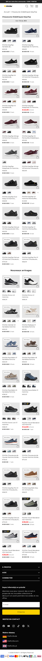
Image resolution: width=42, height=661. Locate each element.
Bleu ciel (34, 132)
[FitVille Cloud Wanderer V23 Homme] (31, 409)
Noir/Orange (24, 451)
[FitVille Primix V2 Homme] (11, 281)
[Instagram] (13, 626)
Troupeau (34, 223)
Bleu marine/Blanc (29, 451)
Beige (9, 353)
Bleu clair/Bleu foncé (9, 451)
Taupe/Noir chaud (14, 418)
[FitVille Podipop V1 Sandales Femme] (31, 311)
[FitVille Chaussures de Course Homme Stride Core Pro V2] (31, 441)
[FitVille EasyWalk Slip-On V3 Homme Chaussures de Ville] (31, 474)
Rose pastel (34, 162)
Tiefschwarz (24, 353)
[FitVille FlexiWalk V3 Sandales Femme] (11, 376)
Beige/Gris (24, 513)
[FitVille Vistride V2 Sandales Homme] (11, 311)
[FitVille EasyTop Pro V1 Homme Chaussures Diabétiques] (31, 243)
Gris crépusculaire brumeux (9, 192)
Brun (34, 192)
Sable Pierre (29, 192)
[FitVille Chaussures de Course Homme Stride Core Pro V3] (11, 441)
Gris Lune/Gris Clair (29, 418)
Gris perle (24, 101)
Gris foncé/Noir (4, 418)
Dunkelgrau (14, 321)
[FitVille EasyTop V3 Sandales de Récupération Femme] (11, 91)
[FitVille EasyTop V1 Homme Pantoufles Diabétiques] (31, 213)
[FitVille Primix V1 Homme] (31, 281)
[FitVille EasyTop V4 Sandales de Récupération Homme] (11, 61)
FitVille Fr (17, 652)
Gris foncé (34, 71)
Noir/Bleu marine (34, 386)
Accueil (7, 12)
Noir (4, 41)
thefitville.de (12, 636)
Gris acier (9, 41)
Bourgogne (4, 101)
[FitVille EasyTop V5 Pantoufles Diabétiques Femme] (31, 122)
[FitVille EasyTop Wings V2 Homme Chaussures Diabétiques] (31, 61)
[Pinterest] (23, 626)
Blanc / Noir (24, 291)
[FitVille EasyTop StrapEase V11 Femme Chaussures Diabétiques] (31, 91)
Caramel (29, 484)
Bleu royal (34, 418)
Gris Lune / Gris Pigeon (4, 291)
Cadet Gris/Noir (9, 546)
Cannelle (9, 253)
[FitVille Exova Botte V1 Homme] (31, 376)
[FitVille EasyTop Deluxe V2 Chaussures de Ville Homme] (11, 213)
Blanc (14, 291)
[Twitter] (28, 626)
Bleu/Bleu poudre (29, 546)
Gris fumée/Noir (29, 386)
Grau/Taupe (14, 386)
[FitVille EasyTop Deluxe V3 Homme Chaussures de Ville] (11, 243)
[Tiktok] (18, 626)
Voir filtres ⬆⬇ (21, 21)
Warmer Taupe (9, 386)
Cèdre (34, 484)
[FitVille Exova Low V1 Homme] (11, 409)
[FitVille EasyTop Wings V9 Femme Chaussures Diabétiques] (31, 152)
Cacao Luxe (14, 71)
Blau (14, 353)
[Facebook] (4, 626)
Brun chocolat (9, 223)
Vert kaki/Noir (29, 513)
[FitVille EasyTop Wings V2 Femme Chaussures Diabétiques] (11, 122)
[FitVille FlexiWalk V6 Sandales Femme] (31, 343)
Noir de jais (29, 41)
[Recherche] (26, 6)
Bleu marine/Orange (24, 546)
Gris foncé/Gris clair (9, 418)
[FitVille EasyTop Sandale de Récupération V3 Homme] (11, 31)
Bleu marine (14, 41)
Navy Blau (29, 71)
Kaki (14, 101)
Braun (29, 353)
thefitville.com (13, 641)
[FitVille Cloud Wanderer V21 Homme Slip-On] (31, 536)
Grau (34, 353)
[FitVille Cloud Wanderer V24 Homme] (31, 504)
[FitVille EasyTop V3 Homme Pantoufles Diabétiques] (31, 183)
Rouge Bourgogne (29, 101)
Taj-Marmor (29, 321)
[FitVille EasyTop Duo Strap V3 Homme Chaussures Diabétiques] (11, 183)
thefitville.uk (12, 646)
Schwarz (4, 321)
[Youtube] (9, 626)
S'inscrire (21, 612)
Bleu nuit (24, 41)
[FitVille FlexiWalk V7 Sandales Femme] (11, 343)
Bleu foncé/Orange (14, 451)
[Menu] (36, 6)
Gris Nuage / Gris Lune (29, 291)
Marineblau (34, 321)
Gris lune (4, 162)
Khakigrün (9, 321)
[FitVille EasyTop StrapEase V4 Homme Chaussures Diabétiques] (31, 31)
